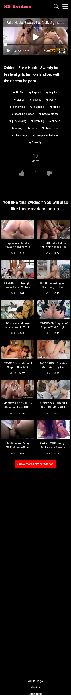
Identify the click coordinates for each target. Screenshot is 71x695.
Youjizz (35, 687)
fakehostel (38, 106)
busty (52, 99)
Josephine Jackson (46, 135)
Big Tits (19, 92)
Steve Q (36, 142)
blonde (20, 99)
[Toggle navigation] (65, 6)
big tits (53, 92)
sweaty (18, 128)
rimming (39, 121)
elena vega (18, 106)
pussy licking (19, 121)
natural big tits (50, 113)
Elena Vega (21, 135)
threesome (51, 128)
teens (33, 128)
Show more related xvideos (35, 464)
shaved (55, 121)
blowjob (36, 99)
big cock (36, 92)
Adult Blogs (35, 681)
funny (56, 106)
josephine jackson (23, 113)
